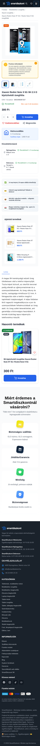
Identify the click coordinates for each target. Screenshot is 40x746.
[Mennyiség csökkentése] (4, 117)
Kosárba (29, 117)
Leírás (6, 272)
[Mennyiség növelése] (13, 117)
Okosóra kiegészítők (9, 593)
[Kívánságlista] (31, 4)
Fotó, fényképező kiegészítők (12, 627)
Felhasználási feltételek (10, 654)
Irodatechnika (6, 612)
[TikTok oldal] (15, 682)
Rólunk (4, 641)
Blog (3, 660)
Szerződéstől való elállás (10, 669)
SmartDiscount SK (8, 672)
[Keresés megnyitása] (26, 4)
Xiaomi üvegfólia (7, 13)
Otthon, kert (6, 630)
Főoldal (4, 10)
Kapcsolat (5, 657)
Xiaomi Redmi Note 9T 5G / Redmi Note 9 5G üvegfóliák (18, 17)
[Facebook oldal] (4, 682)
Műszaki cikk (6, 615)
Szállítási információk (9, 644)
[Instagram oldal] (10, 682)
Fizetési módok (7, 647)
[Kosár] (36, 4)
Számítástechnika (8, 609)
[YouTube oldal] (21, 682)
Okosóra (5, 618)
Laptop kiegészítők (8, 596)
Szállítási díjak (15, 137)
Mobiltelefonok (7, 621)
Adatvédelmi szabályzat (10, 650)
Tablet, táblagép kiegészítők (11, 605)
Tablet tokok (6, 599)
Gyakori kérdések (8, 663)
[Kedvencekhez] (34, 352)
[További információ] (35, 63)
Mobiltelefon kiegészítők (10, 590)
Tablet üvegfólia (7, 602)
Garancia (5, 666)
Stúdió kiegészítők (8, 624)
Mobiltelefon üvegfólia (17, 10)
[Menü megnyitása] (4, 3)
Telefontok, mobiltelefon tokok (12, 584)
